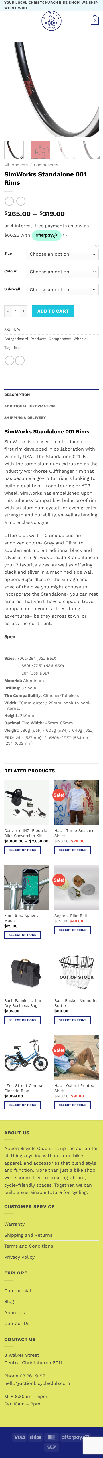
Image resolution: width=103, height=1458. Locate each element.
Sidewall (12, 289)
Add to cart (53, 311)
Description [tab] (17, 395)
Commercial (17, 1290)
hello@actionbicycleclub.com (37, 1383)
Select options (23, 850)
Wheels (80, 339)
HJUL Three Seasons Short (74, 833)
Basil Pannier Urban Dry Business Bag (23, 1003)
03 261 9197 (32, 1376)
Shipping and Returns (28, 1235)
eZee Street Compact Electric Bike (25, 1088)
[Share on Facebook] (9, 360)
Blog (9, 1301)
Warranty (14, 1224)
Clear (93, 246)
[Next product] (9, 201)
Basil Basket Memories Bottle (76, 1003)
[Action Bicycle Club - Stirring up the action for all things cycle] (51, 21)
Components (46, 164)
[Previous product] (20, 201)
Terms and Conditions (28, 1246)
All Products (16, 164)
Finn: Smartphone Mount (21, 918)
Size (8, 254)
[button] (7, 21)
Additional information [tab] (29, 406)
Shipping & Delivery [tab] (25, 417)
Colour (10, 271)
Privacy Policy (19, 1257)
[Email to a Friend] (20, 360)
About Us (14, 1312)
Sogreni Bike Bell (70, 915)
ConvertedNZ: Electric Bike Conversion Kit (25, 833)
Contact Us (16, 1323)
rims (16, 347)
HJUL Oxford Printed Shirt (74, 1088)
